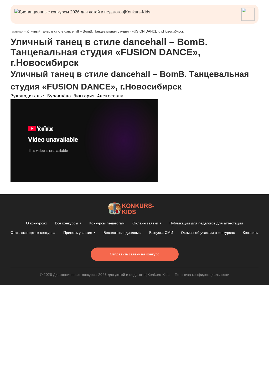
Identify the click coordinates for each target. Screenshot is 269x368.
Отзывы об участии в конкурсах (208, 232)
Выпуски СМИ (161, 232)
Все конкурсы (68, 223)
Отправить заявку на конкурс (134, 254)
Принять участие (79, 232)
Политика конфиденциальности (202, 274)
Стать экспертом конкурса (33, 232)
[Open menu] (248, 14)
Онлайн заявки (147, 223)
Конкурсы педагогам (107, 223)
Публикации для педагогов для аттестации (206, 223)
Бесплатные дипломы (122, 232)
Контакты (250, 232)
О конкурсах (36, 223)
